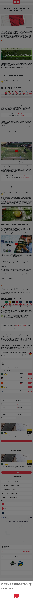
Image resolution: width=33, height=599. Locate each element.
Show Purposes (16, 597)
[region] (16, 590)
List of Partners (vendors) (4, 592)
